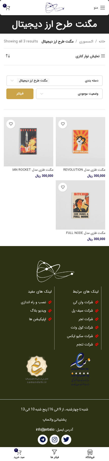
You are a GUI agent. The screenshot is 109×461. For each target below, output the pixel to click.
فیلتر (19, 93)
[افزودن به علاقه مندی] (62, 124)
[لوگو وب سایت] (54, 7)
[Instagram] (54, 439)
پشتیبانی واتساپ (55, 419)
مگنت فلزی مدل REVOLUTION (84, 169)
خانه (102, 41)
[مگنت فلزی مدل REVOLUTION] (80, 141)
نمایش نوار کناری (88, 56)
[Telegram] (42, 439)
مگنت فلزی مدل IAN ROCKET (32, 169)
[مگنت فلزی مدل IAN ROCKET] (28, 141)
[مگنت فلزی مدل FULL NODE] (80, 205)
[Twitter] (66, 439)
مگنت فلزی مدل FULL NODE (85, 233)
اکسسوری (86, 41)
